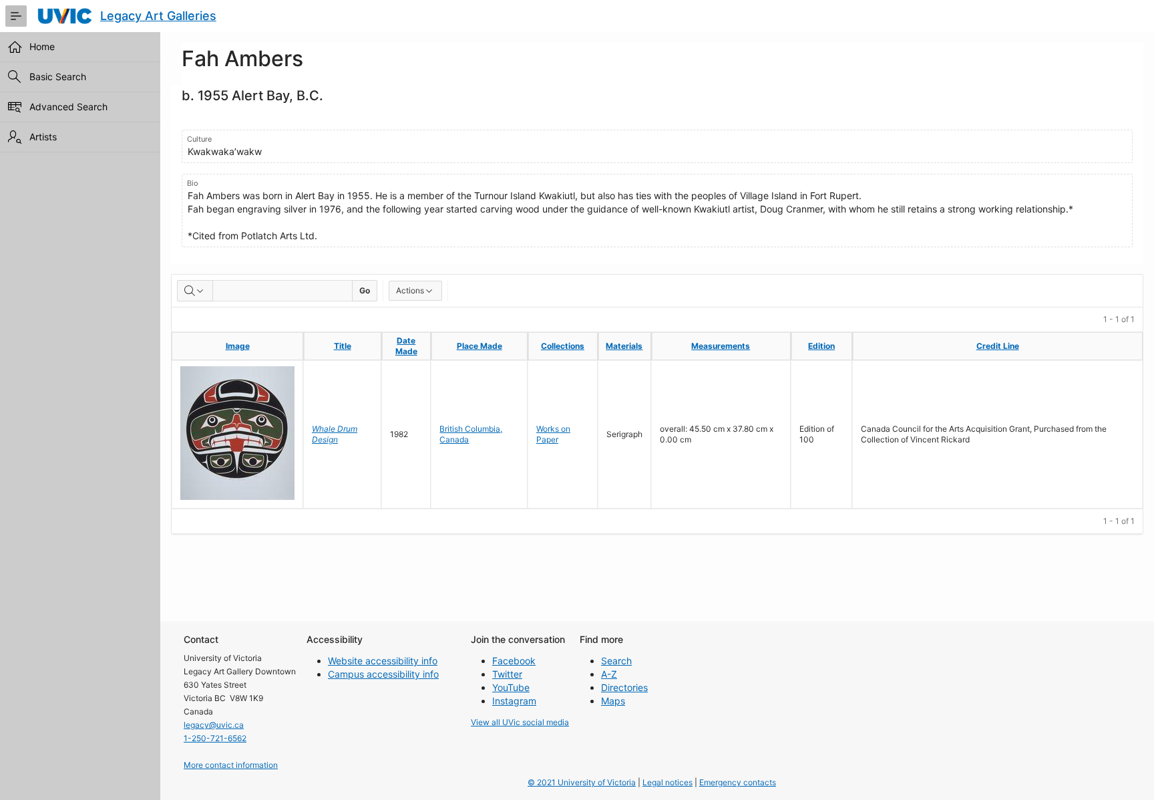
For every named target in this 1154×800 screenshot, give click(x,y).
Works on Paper (553, 434)
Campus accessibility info (383, 674)
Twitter (507, 674)
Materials (624, 346)
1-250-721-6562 (215, 738)
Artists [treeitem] (43, 136)
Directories (624, 687)
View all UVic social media (520, 722)
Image (238, 346)
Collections (562, 346)
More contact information (231, 765)
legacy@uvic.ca (214, 725)
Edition (821, 346)
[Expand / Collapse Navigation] (16, 16)
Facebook (514, 660)
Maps (613, 700)
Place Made (479, 346)
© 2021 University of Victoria (582, 782)
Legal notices (667, 782)
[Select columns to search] (195, 290)
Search (616, 660)
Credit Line (997, 346)
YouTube (511, 687)
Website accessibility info (382, 660)
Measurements (720, 346)
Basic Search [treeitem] (57, 76)
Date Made (406, 346)
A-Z (609, 674)
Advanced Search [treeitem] (68, 106)
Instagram (514, 700)
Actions (410, 290)
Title (342, 346)
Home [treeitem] (42, 46)
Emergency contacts (737, 782)
